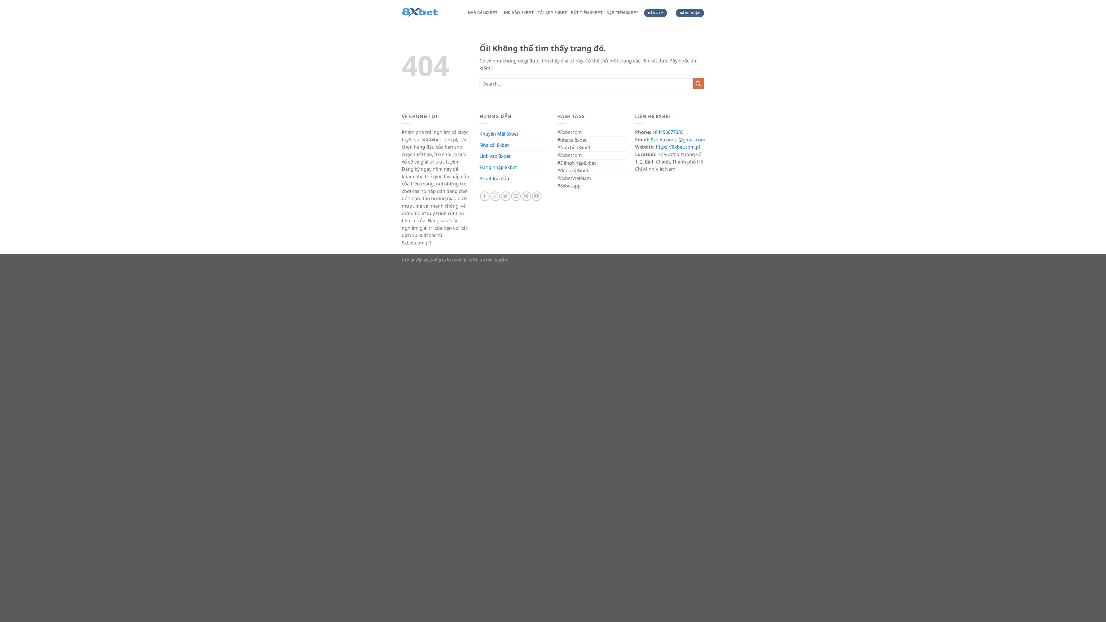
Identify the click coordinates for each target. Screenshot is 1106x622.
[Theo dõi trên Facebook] (485, 196)
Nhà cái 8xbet (494, 145)
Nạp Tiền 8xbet (623, 13)
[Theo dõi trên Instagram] (495, 196)
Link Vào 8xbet (517, 13)
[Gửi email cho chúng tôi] (516, 196)
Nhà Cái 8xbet (482, 13)
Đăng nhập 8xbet (498, 167)
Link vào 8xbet (495, 156)
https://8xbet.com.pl (678, 147)
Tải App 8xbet (552, 13)
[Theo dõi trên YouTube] (536, 196)
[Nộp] (698, 83)
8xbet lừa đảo (494, 178)
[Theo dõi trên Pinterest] (526, 196)
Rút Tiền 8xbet (587, 13)
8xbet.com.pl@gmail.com (678, 139)
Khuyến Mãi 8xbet (499, 134)
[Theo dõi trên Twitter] (505, 196)
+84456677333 (667, 132)
